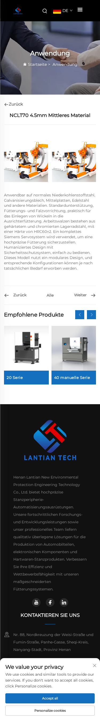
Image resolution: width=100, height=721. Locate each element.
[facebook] (50, 602)
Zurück (16, 104)
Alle (50, 295)
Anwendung (65, 64)
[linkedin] (64, 602)
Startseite (37, 64)
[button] (79, 314)
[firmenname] (18, 10)
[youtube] (36, 602)
